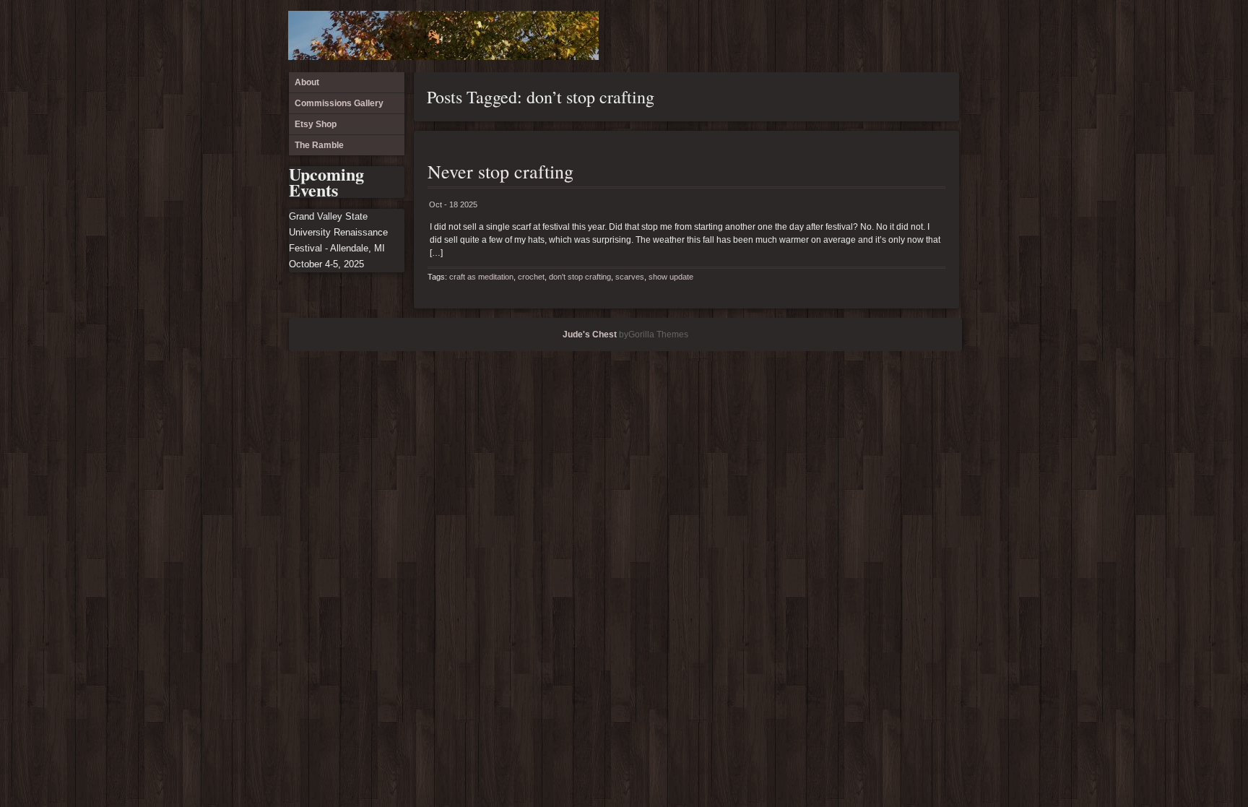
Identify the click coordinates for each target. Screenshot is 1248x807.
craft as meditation (481, 276)
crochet (531, 276)
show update (671, 276)
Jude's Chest (590, 334)
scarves (629, 276)
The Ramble (944, 36)
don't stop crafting (580, 276)
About (872, 36)
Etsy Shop (920, 36)
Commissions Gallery (896, 36)
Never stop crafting (500, 171)
